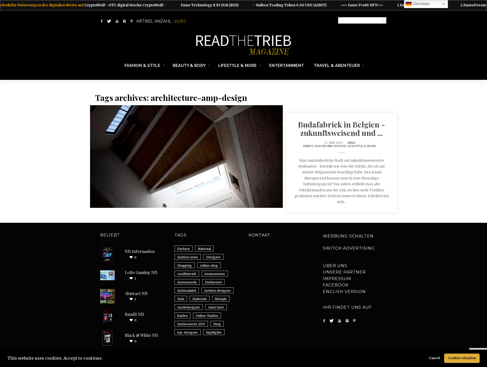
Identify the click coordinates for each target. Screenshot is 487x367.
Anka (351, 142)
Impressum (337, 278)
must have (216, 307)
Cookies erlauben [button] (462, 358)
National (204, 249)
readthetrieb (186, 274)
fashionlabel (186, 290)
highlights (214, 332)
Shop (217, 324)
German (420, 3)
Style (180, 299)
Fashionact (213, 282)
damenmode (187, 282)
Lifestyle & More (237, 65)
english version (344, 291)
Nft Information (140, 251)
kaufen (182, 316)
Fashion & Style (142, 65)
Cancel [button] (434, 358)
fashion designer (217, 290)
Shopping (184, 265)
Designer (213, 257)
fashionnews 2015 (191, 324)
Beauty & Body (189, 65)
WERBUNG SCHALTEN (348, 236)
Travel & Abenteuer (337, 65)
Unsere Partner (344, 272)
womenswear (214, 274)
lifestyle (221, 299)
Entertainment (286, 65)
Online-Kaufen (207, 316)
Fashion (183, 249)
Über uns (335, 265)
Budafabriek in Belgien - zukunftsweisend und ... (341, 128)
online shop (209, 265)
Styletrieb (200, 299)
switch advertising (349, 248)
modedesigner (188, 307)
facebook (336, 285)
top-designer (187, 332)
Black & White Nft (141, 335)
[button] (104, 359)
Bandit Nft (134, 314)
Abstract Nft (136, 293)
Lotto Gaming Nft (141, 272)
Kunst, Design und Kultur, (325, 146)
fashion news (187, 257)
